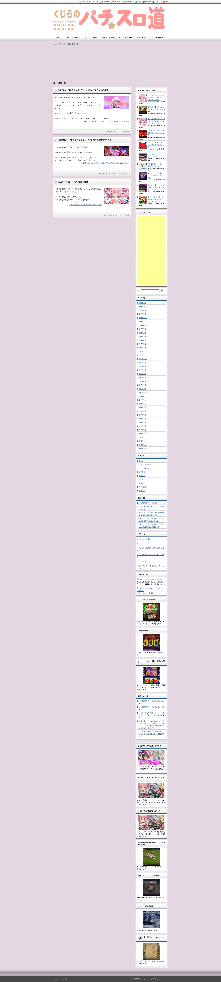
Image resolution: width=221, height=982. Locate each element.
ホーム (58, 38)
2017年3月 (142, 385)
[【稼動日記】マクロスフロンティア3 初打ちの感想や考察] (116, 156)
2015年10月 (143, 445)
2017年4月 (142, 381)
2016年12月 (143, 396)
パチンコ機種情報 (124, 131)
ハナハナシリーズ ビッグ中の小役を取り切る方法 (156, 145)
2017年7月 (142, 370)
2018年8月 (142, 325)
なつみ (162, 707)
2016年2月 (142, 430)
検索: (138, 291)
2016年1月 (142, 433)
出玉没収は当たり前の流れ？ (148, 721)
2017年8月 (142, 366)
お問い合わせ (158, 38)
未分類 (141, 483)
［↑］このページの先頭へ (61, 979)
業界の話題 (142, 487)
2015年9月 (142, 448)
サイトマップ (143, 38)
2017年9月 (142, 363)
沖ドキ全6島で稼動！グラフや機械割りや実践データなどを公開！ (156, 199)
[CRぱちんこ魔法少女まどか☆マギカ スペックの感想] (116, 109)
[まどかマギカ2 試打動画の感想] (116, 203)
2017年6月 (142, 374)
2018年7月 (142, 329)
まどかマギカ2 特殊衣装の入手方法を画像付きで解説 (156, 176)
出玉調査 (142, 472)
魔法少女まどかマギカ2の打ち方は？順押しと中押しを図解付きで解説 (156, 121)
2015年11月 (143, 441)
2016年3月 (142, 426)
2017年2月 (142, 389)
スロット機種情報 (118, 173)
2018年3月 (142, 344)
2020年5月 (142, 303)
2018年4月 (142, 340)
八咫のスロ (140, 543)
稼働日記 (126, 173)
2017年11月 (143, 355)
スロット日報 (141, 561)
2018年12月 (143, 318)
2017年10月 (143, 359)
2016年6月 (142, 419)
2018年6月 (142, 333)
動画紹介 (142, 476)
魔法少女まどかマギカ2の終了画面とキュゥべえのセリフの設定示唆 (156, 97)
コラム (141, 461)
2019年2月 (142, 314)
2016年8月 (142, 411)
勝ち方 (141, 479)
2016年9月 (142, 407)
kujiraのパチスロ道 (59, 44)
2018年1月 (142, 348)
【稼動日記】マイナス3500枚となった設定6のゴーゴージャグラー (156, 187)
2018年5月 (142, 336)
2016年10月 (143, 404)
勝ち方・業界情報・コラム (112, 38)
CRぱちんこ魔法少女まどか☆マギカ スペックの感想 (83, 90)
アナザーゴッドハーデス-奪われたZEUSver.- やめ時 (156, 133)
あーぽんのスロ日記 (143, 539)
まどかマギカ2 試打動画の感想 (73, 182)
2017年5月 (142, 377)
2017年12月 (143, 351)
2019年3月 (142, 310)
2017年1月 (142, 392)
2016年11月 (143, 400)
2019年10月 (143, 306)
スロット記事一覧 (90, 38)
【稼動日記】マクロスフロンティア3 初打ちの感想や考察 (84, 140)
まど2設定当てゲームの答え (148, 503)
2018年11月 (143, 321)
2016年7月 (142, 415)
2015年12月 (143, 437)
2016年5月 (142, 422)
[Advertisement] (110, 61)
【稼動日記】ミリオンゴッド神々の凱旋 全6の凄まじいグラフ (156, 109)
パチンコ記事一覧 (72, 38)
